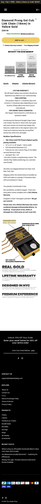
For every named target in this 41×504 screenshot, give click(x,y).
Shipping (15, 83)
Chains (4, 415)
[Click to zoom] (36, 19)
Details (6, 83)
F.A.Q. (4, 396)
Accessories (6, 438)
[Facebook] (18, 358)
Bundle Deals (6, 424)
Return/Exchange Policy (10, 399)
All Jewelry (5, 435)
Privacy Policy (7, 404)
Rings (4, 432)
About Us (5, 390)
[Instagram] (22, 358)
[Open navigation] (5, 10)
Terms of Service (7, 401)
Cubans (4, 418)
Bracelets (5, 427)
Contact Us (6, 393)
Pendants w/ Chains (9, 421)
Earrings (5, 430)
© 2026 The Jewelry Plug (9, 501)
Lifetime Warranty (28, 83)
